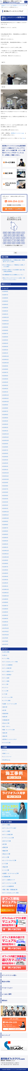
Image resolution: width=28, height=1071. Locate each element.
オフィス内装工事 (7, 668)
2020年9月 (5, 521)
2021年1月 (5, 508)
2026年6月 (5, 298)
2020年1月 (5, 547)
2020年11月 (6, 515)
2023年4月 (5, 421)
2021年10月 (6, 479)
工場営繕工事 (6, 876)
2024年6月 (5, 375)
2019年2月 (5, 583)
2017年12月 (6, 628)
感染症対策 (5, 713)
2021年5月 (5, 495)
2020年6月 (5, 531)
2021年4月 (5, 498)
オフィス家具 (6, 831)
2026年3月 (5, 307)
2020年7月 (5, 527)
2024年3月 (5, 385)
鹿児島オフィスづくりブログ (10, 739)
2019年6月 (5, 570)
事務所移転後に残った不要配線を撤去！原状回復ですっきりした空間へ (14, 260)
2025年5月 (5, 340)
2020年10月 (6, 518)
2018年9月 (5, 599)
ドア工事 (5, 694)
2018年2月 (5, 621)
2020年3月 (5, 540)
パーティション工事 (8, 837)
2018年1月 (5, 625)
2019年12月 (6, 550)
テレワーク (5, 687)
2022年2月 (5, 466)
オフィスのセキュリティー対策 (10, 661)
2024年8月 (5, 369)
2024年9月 (5, 366)
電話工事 (5, 736)
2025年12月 (6, 317)
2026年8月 (5, 291)
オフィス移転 (6, 681)
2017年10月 (6, 634)
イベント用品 (6, 658)
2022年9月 (5, 443)
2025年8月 (5, 330)
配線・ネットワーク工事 (8, 729)
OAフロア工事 (7, 841)
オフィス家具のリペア (8, 671)
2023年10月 (6, 401)
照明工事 (5, 716)
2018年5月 (5, 612)
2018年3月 (5, 618)
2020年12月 (6, 511)
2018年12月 (6, 589)
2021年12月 (6, 472)
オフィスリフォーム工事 (9, 883)
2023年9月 (5, 404)
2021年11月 (6, 476)
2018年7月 (5, 605)
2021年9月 (5, 482)
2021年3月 (5, 502)
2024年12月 (6, 356)
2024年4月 (5, 382)
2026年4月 (5, 304)
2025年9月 (5, 327)
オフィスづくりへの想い (9, 975)
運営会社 (4, 1000)
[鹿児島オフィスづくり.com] (11, 2)
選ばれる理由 (6, 981)
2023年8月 (5, 408)
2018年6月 (5, 608)
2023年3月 (5, 424)
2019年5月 (5, 573)
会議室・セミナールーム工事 (10, 703)
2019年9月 (5, 560)
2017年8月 (5, 641)
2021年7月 (5, 489)
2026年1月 (5, 314)
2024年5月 (5, 379)
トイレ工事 (5, 690)
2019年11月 (6, 553)
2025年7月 (5, 333)
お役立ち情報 (6, 652)
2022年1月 (5, 469)
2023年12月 (6, 395)
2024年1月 (5, 391)
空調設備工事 (6, 720)
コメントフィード (7, 756)
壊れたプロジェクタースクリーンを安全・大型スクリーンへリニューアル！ (14, 278)
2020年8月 (5, 524)
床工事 (4, 710)
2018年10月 (6, 595)
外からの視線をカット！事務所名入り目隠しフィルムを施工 (14, 265)
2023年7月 (5, 411)
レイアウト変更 (6, 700)
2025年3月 (5, 346)
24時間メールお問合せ (15, 209)
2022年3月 (5, 463)
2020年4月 (5, 537)
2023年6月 (5, 414)
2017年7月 (5, 644)
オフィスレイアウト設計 (9, 828)
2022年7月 (5, 450)
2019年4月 (5, 576)
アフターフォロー (7, 988)
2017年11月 (6, 631)
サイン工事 (5, 684)
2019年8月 (5, 563)
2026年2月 (5, 311)
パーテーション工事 (7, 697)
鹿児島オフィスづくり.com (18, 133)
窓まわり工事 (6, 723)
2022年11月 (6, 437)
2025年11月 (6, 320)
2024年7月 (5, 372)
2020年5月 (5, 534)
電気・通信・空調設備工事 (10, 889)
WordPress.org (6, 760)
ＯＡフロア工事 (6, 742)
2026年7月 (5, 294)
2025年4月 (5, 343)
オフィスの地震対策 (7, 665)
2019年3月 (5, 579)
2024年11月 (6, 359)
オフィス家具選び (7, 674)
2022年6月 (5, 453)
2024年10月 (6, 362)
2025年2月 (5, 349)
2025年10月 (6, 323)
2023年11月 (6, 398)
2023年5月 (5, 417)
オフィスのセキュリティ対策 (11, 892)
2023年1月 (5, 430)
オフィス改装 (6, 678)
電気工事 (5, 732)
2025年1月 (5, 353)
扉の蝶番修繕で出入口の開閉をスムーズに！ (13, 274)
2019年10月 (6, 557)
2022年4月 (5, 459)
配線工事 (5, 850)
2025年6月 (5, 336)
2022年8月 (5, 447)
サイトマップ (6, 1035)
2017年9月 (5, 638)
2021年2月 (5, 505)
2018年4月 (5, 615)
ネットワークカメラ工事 (9, 860)
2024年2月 (5, 388)
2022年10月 (6, 440)
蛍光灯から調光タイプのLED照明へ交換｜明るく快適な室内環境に (14, 270)
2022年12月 (6, 434)
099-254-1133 (15, 201)
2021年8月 (5, 485)
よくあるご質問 (6, 994)
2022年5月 (5, 456)
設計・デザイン (6, 726)
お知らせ (5, 655)
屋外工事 (5, 707)
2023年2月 (5, 427)
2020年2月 (5, 544)
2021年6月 (5, 492)
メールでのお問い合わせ (14, 1029)
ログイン (5, 750)
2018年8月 (5, 602)
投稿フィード (6, 753)
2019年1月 (5, 586)
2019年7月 (5, 566)
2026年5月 (5, 301)
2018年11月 (6, 592)
